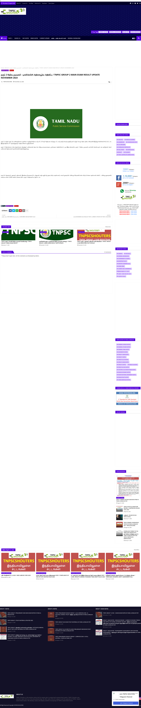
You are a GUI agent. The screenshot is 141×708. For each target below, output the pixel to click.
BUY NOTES (26, 38)
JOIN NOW (134, 211)
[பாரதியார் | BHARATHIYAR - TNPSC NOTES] (119, 517)
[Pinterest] (20, 210)
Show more (108, 226)
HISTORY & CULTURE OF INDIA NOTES (127, 369)
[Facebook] (10, 210)
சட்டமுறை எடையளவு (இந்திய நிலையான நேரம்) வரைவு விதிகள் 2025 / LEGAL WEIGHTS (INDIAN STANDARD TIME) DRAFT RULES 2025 (88, 576)
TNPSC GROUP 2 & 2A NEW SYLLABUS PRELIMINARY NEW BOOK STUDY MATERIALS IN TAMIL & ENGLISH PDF (73, 630)
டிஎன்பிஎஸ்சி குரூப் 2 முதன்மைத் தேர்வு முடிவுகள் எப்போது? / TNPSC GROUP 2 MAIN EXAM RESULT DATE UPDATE (55, 242)
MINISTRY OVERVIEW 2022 (124, 263)
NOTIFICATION (130, 149)
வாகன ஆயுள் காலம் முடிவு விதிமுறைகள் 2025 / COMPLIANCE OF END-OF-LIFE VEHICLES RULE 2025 (52, 576)
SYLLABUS (127, 152)
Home (4, 38)
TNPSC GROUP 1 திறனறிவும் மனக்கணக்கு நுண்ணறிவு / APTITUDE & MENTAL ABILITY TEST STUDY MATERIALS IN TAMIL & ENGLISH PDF (25, 628)
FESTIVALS (128, 253)
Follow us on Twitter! (128, 171)
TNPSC (10, 38)
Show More (136, 549)
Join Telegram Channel (126, 703)
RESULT (7, 68)
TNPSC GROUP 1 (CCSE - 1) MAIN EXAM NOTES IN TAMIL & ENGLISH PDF (121, 613)
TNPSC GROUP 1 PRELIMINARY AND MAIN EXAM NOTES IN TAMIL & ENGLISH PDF (24, 613)
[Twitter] (13, 210)
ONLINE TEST (126, 32)
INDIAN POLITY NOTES (123, 377)
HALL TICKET (121, 149)
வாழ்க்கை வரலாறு (121, 276)
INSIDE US (17, 38)
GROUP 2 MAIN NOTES (123, 362)
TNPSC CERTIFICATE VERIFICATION (126, 154)
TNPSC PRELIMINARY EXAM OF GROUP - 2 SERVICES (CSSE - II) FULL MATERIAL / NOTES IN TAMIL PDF (71, 637)
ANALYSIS (120, 139)
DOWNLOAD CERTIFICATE (124, 147)
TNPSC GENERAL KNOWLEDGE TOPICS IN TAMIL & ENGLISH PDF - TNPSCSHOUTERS (131, 524)
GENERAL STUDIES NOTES (124, 347)
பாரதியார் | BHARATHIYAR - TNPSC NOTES (130, 515)
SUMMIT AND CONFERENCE (124, 268)
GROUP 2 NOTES (122, 364)
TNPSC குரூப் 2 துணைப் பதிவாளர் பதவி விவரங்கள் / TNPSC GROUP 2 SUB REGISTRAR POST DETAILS (94, 242)
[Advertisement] (111, 18)
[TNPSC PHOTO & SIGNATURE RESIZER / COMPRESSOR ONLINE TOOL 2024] (119, 509)
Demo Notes (51, 3)
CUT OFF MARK (121, 144)
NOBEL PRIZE (121, 266)
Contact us (25, 3)
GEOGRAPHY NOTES (123, 352)
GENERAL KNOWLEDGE (115, 32)
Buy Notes (44, 3)
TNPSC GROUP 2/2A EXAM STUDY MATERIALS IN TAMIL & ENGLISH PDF (73, 622)
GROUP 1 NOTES (122, 357)
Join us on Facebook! (128, 178)
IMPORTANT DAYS (122, 261)
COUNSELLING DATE (132, 142)
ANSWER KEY (121, 142)
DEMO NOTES (34, 38)
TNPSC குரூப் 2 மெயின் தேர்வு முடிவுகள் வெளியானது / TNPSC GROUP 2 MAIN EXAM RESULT (16, 242)
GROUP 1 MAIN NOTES (123, 354)
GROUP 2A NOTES (133, 364)
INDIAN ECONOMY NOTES (124, 372)
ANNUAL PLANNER (130, 139)
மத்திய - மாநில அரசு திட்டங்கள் (58, 38)
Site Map (31, 3)
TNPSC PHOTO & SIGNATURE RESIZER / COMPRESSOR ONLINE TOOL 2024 (132, 508)
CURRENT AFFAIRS (103, 32)
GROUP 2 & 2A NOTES (123, 359)
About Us (18, 3)
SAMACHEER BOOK (135, 32)
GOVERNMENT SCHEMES (124, 258)
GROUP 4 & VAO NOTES (123, 367)
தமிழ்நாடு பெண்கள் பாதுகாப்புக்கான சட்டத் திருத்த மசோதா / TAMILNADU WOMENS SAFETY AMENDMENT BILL (120, 576)
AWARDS (120, 253)
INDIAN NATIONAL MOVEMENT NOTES (127, 374)
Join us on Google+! (128, 184)
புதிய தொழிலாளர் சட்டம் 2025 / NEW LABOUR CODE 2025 (16, 575)
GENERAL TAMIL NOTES (123, 349)
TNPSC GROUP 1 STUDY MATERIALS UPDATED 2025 (20, 620)
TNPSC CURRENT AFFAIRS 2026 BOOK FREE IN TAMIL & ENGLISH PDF (127, 500)
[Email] (23, 210)
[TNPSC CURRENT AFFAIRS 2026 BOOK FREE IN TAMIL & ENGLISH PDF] (128, 485)
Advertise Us (38, 3)
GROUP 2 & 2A (5, 70)
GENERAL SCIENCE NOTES (124, 344)
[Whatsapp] (17, 210)
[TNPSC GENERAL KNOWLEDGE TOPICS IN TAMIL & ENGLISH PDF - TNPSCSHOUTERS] (119, 524)
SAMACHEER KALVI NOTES (124, 380)
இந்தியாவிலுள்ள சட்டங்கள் (123, 271)
